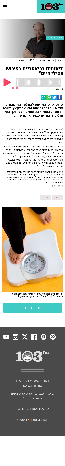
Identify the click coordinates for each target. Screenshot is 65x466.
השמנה (57, 197)
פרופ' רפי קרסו (55, 37)
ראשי (60, 60)
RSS (32, 60)
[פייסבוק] (59, 97)
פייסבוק (22, 60)
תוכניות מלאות (46, 60)
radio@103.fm (32, 386)
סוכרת (45, 197)
